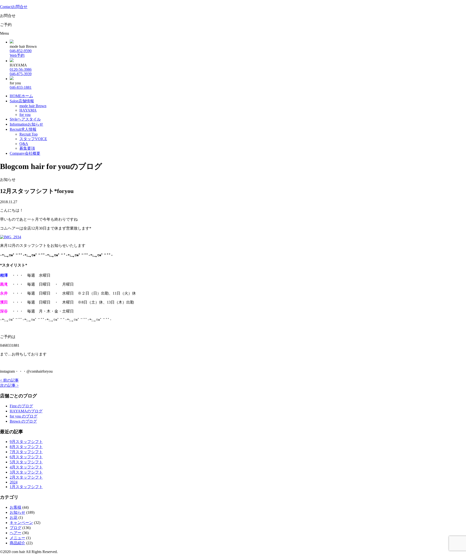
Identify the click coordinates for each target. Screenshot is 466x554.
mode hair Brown (32, 106)
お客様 (15, 507)
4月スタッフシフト (26, 467)
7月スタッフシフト (26, 452)
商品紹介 (17, 543)
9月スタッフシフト (26, 442)
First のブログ (21, 406)
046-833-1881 (21, 87)
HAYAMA (28, 110)
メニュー (17, 538)
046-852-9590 (21, 51)
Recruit (23, 129)
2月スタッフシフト (26, 477)
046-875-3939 (21, 74)
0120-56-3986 (21, 69)
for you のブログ (23, 416)
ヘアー (15, 533)
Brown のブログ (23, 421)
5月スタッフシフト (26, 462)
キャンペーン (21, 523)
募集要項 (27, 148)
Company (25, 153)
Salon (22, 101)
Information (26, 124)
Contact (13, 7)
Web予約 (17, 55)
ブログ (15, 528)
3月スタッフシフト (26, 472)
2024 (13, 482)
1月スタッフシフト (26, 487)
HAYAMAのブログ (26, 411)
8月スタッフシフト (26, 447)
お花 (13, 517)
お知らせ (17, 512)
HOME (21, 96)
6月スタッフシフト (26, 457)
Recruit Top (28, 134)
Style (25, 119)
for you (25, 114)
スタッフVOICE (33, 139)
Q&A (23, 144)
